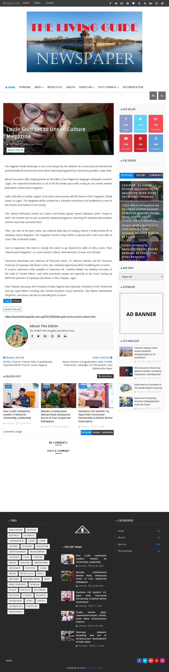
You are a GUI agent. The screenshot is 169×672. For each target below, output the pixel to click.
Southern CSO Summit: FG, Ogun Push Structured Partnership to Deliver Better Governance (95, 416)
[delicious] (162, 3)
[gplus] (121, 3)
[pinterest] (127, 3)
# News (16, 300)
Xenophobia (15, 612)
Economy (27, 546)
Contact (50, 2)
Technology (16, 606)
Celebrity (29, 535)
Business (14, 535)
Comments (156, 175)
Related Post (13, 376)
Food (26, 557)
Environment (37, 552)
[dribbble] (139, 3)
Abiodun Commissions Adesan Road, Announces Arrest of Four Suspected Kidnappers (56, 416)
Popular (127, 175)
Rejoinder (40, 590)
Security (41, 595)
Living (43, 568)
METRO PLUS (55, 87)
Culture (13, 546)
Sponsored (15, 601)
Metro (12, 573)
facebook (107, 432)
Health (12, 562)
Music (40, 573)
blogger (86, 432)
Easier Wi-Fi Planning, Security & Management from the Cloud (146, 401)
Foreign (38, 557)
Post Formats (107, 87)
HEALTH (70, 87)
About (37, 2)
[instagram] (156, 3)
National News (31, 579)
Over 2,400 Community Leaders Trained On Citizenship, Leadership (17, 415)
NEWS (38, 87)
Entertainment (17, 552)
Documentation (133, 87)
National (14, 579)
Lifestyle (30, 568)
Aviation (31, 530)
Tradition (32, 606)
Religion (14, 595)
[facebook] (110, 3)
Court (31, 541)
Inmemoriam (41, 562)
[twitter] (116, 3)
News (8, 387)
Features (14, 557)
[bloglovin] (133, 3)
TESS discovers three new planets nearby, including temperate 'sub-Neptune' (147, 371)
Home (26, 2)
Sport (29, 601)
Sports (41, 601)
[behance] (150, 3)
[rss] (145, 3)
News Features (17, 584)
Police (13, 590)
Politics (25, 590)
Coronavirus (16, 541)
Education (42, 546)
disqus (96, 432)
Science (27, 595)
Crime (42, 541)
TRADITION (85, 87)
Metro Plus (26, 573)
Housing (25, 562)
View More (106, 376)
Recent (141, 175)
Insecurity (15, 568)
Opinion (34, 584)
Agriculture (16, 530)
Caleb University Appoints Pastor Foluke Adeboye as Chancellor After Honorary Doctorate (140, 253)
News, (40, 144)
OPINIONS (25, 87)
